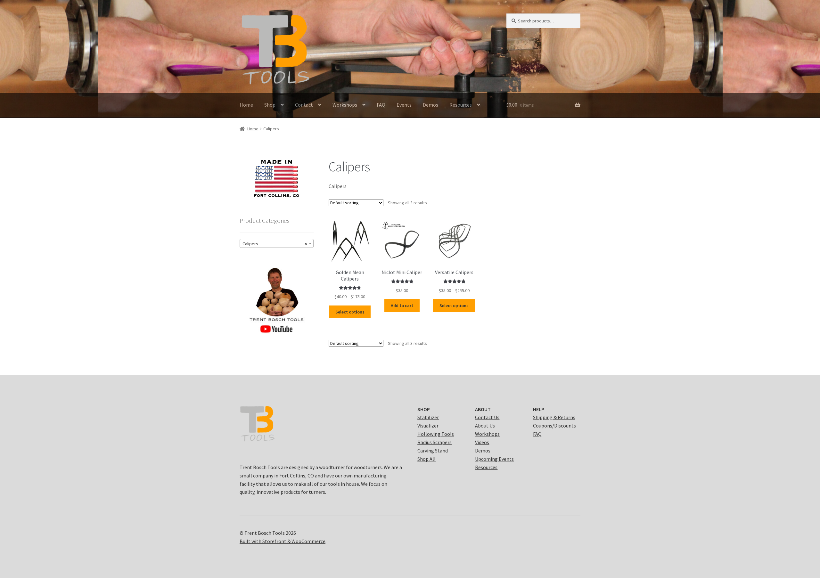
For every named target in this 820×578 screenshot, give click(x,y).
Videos (482, 442)
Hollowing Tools (435, 434)
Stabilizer (428, 417)
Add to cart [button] (402, 305)
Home (246, 105)
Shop (269, 105)
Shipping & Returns (554, 417)
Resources (460, 105)
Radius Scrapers (434, 442)
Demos (430, 105)
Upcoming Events (494, 459)
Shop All (426, 459)
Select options (350, 312)
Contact (304, 105)
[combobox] (277, 243)
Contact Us (487, 417)
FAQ (381, 105)
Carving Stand (432, 450)
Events (404, 105)
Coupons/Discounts (554, 425)
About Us (485, 425)
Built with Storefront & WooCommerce (282, 541)
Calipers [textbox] (274, 244)
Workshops (344, 105)
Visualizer (428, 425)
